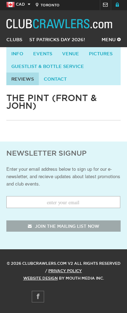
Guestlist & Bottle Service (47, 66)
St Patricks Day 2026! (57, 39)
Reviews (22, 78)
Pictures (101, 53)
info (17, 53)
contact (55, 78)
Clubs (14, 39)
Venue (70, 53)
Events (42, 53)
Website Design (40, 278)
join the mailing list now (66, 226)
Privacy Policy (65, 271)
